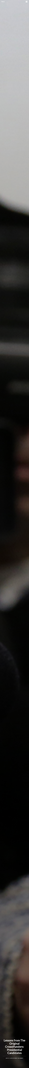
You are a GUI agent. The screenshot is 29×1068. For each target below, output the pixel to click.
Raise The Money (18, 1058)
